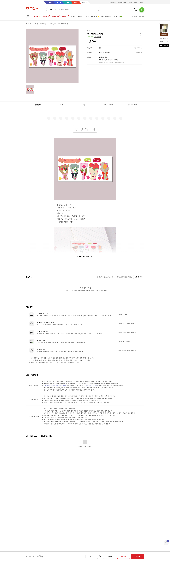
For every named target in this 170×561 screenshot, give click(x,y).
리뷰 (61, 104)
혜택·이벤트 (163, 38)
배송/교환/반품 (109, 104)
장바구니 (124, 556)
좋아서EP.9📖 (106, 16)
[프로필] (141, 9)
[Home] (27, 23)
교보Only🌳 (117, 16)
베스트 (73, 16)
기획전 (161, 41)
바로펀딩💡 (95, 16)
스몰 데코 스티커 (61, 24)
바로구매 (137, 556)
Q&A (85, 104)
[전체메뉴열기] (28, 16)
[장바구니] (135, 9)
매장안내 (136, 2)
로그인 (117, 2)
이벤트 (87, 16)
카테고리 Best (132, 104)
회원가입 (111, 2)
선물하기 (110, 556)
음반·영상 (46, 16)
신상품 (80, 16)
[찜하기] (99, 556)
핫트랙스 (51, 10)
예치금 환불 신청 (164, 46)
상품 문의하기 (139, 277)
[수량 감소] (88, 556)
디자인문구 (33, 24)
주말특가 (65, 16)
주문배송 (130, 2)
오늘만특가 (55, 16)
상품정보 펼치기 (83, 256)
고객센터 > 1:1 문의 (91, 385)
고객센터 (142, 2)
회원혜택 (122, 2)
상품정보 (38, 104)
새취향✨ (36, 16)
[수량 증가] (93, 556)
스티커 (42, 24)
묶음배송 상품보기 (119, 62)
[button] (140, 34)
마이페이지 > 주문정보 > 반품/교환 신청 (55, 385)
